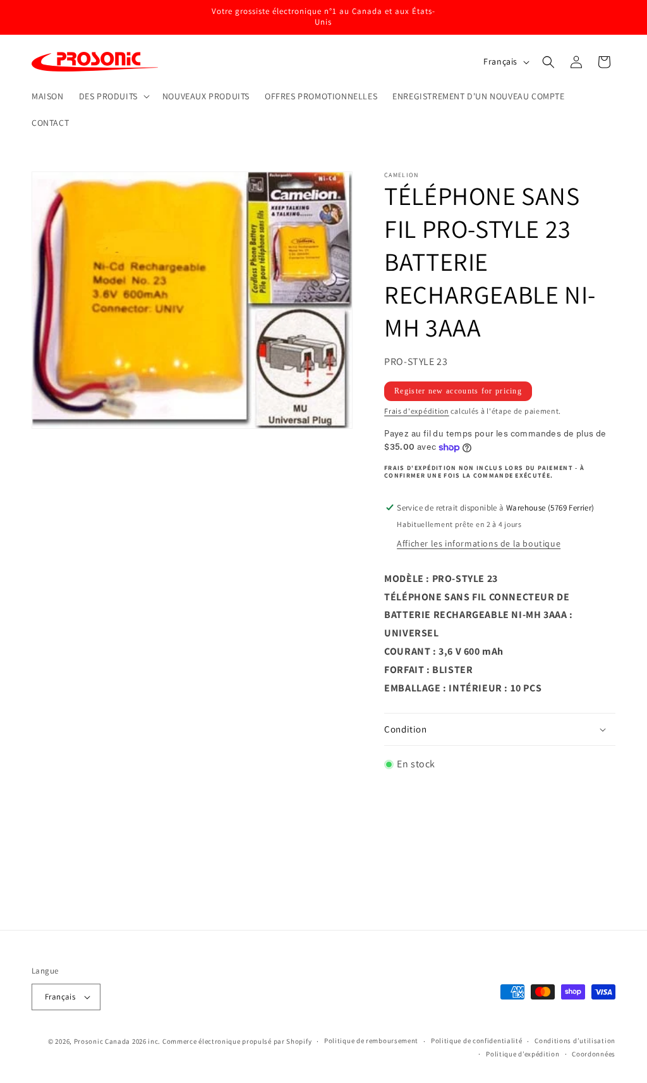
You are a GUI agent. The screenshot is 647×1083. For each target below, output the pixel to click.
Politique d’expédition (522, 1053)
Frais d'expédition (416, 411)
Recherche (151, 890)
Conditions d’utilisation (575, 1040)
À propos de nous (422, 912)
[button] (113, 96)
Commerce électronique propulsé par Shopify (236, 1041)
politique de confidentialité (240, 890)
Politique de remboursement (248, 912)
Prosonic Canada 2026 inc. (117, 1041)
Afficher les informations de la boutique (478, 543)
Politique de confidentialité (477, 1040)
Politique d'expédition (462, 890)
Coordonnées (347, 912)
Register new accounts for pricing (458, 391)
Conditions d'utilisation (356, 890)
